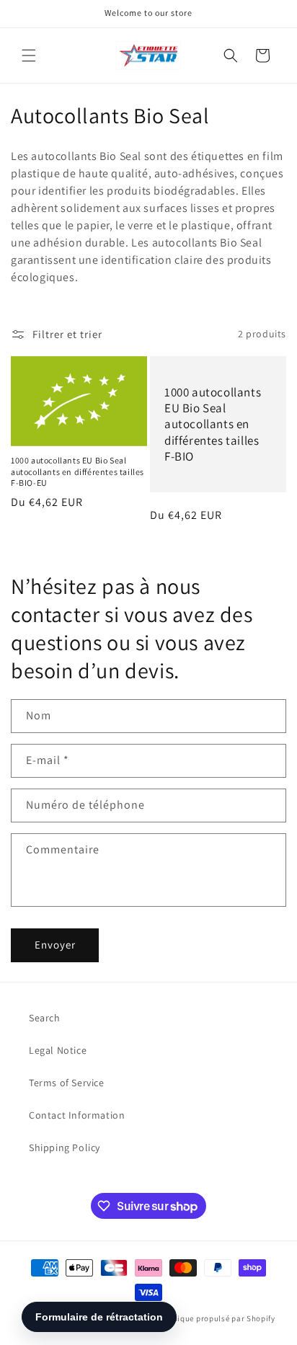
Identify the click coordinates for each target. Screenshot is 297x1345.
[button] (29, 55)
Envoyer (55, 944)
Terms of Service (67, 1082)
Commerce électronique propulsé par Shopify (190, 1318)
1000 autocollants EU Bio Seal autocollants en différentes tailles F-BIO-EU (77, 471)
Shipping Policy (64, 1147)
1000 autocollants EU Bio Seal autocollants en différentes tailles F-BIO (212, 423)
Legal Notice (58, 1050)
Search (45, 1017)
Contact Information (77, 1115)
